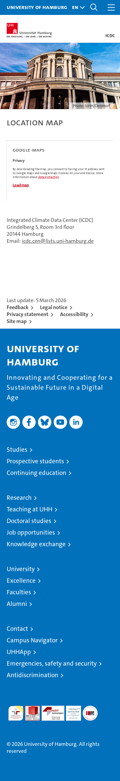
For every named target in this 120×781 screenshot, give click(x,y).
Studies (17, 449)
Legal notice (53, 307)
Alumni (17, 604)
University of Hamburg (37, 7)
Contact (17, 628)
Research (19, 497)
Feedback (17, 307)
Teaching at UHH (29, 509)
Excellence (21, 580)
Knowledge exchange (36, 544)
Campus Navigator (32, 640)
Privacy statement (27, 314)
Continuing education (36, 473)
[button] (76, 7)
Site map (17, 321)
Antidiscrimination (32, 675)
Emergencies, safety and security (52, 663)
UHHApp (19, 652)
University (21, 569)
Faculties (19, 592)
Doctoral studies (29, 521)
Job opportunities (31, 532)
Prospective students (35, 461)
